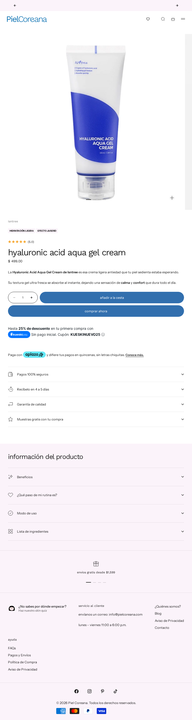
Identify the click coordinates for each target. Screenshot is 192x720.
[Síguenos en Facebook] (76, 691)
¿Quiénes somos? (168, 606)
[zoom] (172, 198)
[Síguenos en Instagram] (89, 691)
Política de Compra (22, 662)
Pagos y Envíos (19, 655)
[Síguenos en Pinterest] (102, 691)
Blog (158, 613)
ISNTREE (13, 221)
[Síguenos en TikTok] (115, 691)
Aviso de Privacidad (169, 621)
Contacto (162, 628)
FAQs (12, 648)
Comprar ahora (96, 311)
